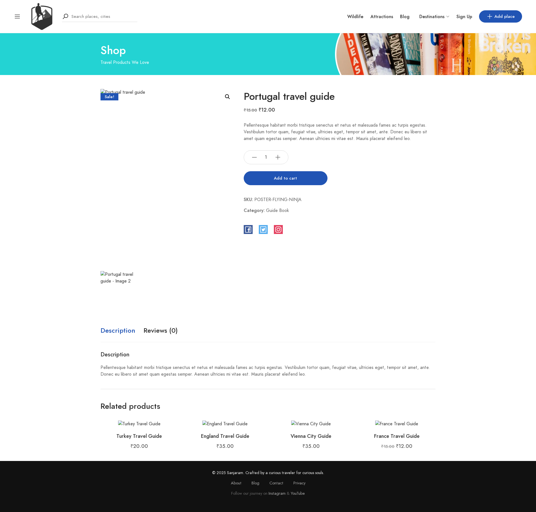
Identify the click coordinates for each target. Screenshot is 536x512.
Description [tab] (117, 330)
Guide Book (277, 210)
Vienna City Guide (311, 436)
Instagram (277, 493)
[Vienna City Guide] (311, 424)
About (236, 483)
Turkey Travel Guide (139, 436)
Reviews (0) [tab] (160, 330)
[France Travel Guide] (396, 424)
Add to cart (285, 178)
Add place (504, 16)
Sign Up (464, 16)
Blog (405, 16)
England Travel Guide (225, 436)
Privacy (299, 483)
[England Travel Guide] (225, 424)
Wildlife (355, 16)
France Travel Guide (397, 436)
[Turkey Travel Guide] (139, 424)
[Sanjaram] (41, 16)
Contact (276, 483)
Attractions (381, 16)
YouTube (298, 493)
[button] (227, 97)
